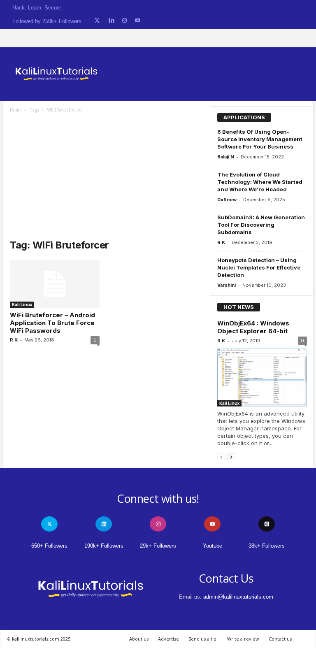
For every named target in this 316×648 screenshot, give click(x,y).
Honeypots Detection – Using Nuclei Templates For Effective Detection (258, 267)
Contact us (280, 639)
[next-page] (231, 457)
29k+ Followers (158, 546)
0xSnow (227, 199)
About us (139, 639)
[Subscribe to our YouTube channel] (137, 21)
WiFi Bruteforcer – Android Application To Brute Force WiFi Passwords (52, 322)
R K (14, 340)
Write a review (243, 639)
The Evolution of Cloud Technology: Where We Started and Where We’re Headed (259, 182)
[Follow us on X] (97, 21)
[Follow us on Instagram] (124, 21)
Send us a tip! (203, 639)
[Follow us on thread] (266, 524)
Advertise (168, 639)
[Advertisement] (106, 174)
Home (16, 110)
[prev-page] (221, 457)
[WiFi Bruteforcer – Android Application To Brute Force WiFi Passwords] (55, 284)
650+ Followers (49, 546)
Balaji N (225, 157)
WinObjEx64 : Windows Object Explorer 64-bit (253, 327)
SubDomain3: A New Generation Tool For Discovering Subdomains (261, 224)
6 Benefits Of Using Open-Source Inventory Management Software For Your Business (259, 139)
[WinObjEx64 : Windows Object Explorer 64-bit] (262, 377)
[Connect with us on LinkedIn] (111, 21)
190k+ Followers (103, 546)
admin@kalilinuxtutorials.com (238, 597)
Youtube (212, 546)
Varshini (226, 285)
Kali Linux (22, 304)
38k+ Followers (267, 546)
